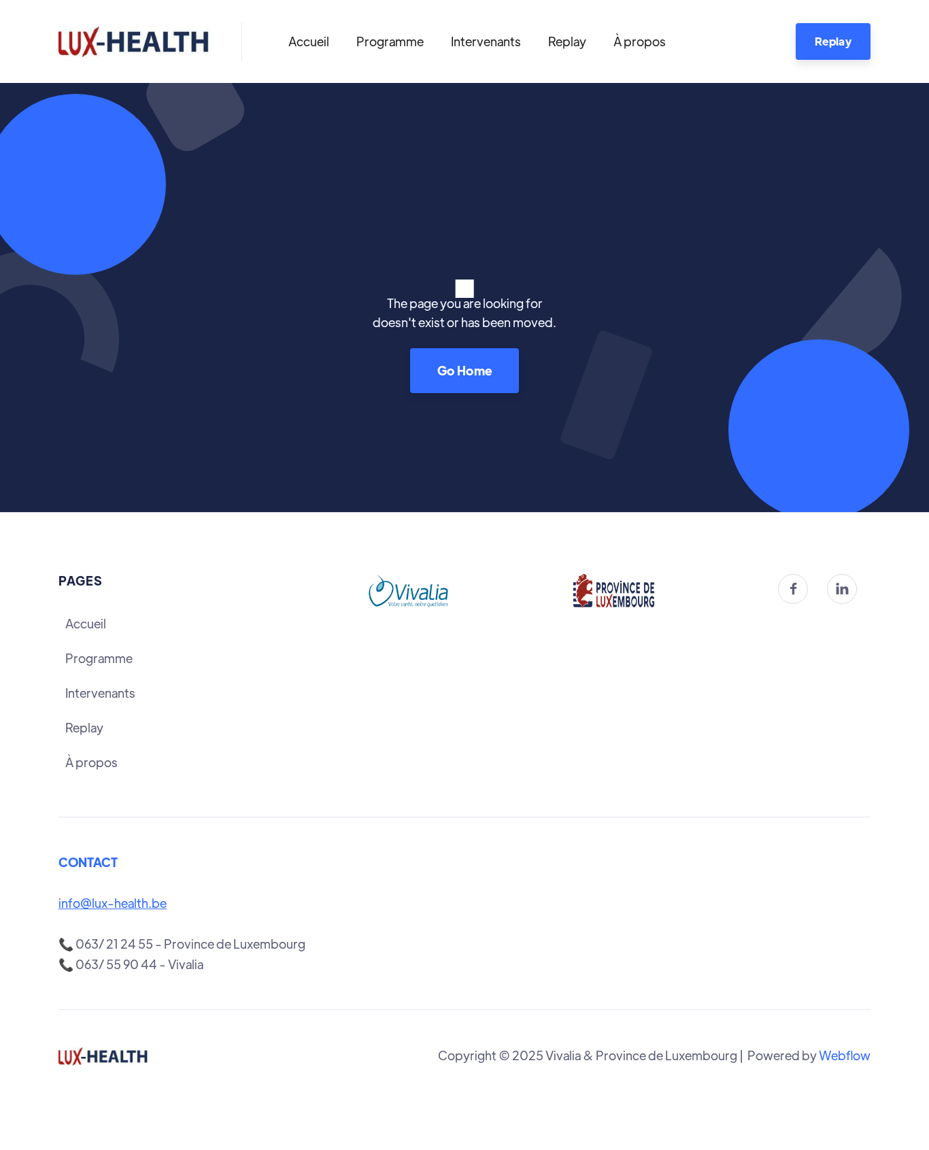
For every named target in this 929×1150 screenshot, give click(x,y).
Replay (567, 41)
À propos (639, 41)
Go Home (464, 370)
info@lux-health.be (112, 903)
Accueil (308, 41)
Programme (390, 41)
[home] (133, 41)
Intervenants (486, 41)
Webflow (845, 1055)
